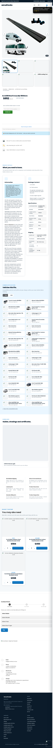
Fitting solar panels (7, 730)
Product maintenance (8, 732)
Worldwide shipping (31, 723)
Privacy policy (29, 727)
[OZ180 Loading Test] (42, 80)
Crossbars (29, 702)
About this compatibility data (11, 408)
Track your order (30, 709)
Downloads (6, 738)
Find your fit (29, 706)
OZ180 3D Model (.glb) (9, 463)
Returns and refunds (31, 719)
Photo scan (29, 707)
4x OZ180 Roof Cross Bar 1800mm (21, 89)
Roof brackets (29, 700)
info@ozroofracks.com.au (11, 661)
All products (29, 698)
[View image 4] (10, 80)
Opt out (28, 711)
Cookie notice (29, 728)
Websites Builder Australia (43, 744)
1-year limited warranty (31, 721)
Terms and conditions (31, 725)
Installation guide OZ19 (8, 725)
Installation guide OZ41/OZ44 (9, 723)
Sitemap (5, 721)
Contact (5, 734)
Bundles (28, 704)
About (5, 736)
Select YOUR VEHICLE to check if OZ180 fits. (16, 150)
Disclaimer (29, 730)
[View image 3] (42, 66)
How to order (6, 717)
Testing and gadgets (7, 728)
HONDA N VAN (11, 89)
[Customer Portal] (43, 5)
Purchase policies (30, 717)
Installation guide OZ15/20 (9, 727)
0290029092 (39, 1)
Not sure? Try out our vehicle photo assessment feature (19, 140)
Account (50, 1)
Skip (4, 630)
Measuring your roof (7, 719)
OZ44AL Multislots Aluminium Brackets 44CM (13, 574)
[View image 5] (26, 80)
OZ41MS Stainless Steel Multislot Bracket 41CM (13, 540)
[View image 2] (26, 66)
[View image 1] (10, 66)
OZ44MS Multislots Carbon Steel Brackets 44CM (37, 540)
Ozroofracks (6, 5)
